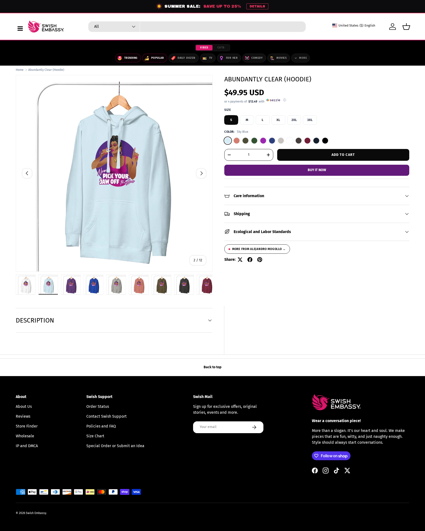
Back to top (212, 367)
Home (20, 70)
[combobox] (197, 26)
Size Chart (95, 436)
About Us (24, 406)
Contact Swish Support (106, 416)
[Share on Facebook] (250, 260)
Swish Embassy (36, 513)
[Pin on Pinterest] (260, 260)
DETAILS (257, 6)
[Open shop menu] (20, 28)
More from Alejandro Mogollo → (259, 249)
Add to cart (343, 154)
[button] (406, 26)
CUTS (221, 47)
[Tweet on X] (240, 260)
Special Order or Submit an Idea (115, 445)
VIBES (204, 47)
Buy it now (317, 170)
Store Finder (27, 426)
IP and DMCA (27, 445)
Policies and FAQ (101, 426)
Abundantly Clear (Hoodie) (46, 70)
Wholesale (25, 436)
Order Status (97, 406)
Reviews (23, 416)
